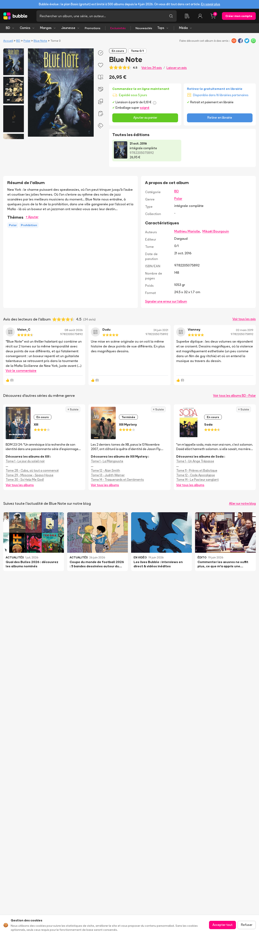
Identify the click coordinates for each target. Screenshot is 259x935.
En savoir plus (210, 4)
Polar (26, 41)
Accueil (8, 41)
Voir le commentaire (21, 370)
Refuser (246, 925)
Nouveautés (144, 28)
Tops (160, 28)
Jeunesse (68, 28)
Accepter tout (222, 925)
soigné (144, 108)
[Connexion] (200, 16)
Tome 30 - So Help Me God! (25, 479)
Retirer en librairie (219, 117)
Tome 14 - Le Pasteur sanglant (197, 479)
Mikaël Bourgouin (215, 231)
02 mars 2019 (244, 330)
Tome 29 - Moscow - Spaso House (29, 475)
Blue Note (40, 41)
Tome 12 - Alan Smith (105, 470)
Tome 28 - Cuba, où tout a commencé (32, 470)
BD (8, 28)
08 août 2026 (74, 330)
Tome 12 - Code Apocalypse (195, 475)
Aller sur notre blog (242, 503)
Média (183, 28)
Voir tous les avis (244, 319)
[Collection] (187, 16)
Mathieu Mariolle (187, 231)
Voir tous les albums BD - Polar (234, 395)
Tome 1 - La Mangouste (107, 461)
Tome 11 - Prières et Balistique (196, 470)
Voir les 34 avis (151, 68)
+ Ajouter (32, 217)
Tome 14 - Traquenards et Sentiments (117, 479)
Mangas (46, 28)
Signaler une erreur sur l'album (166, 301)
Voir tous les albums (20, 485)
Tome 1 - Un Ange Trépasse (195, 461)
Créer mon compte (238, 16)
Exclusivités (118, 28)
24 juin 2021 (160, 330)
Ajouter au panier (145, 117)
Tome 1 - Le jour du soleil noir (25, 461)
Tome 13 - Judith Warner (108, 475)
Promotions (92, 28)
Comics (25, 28)
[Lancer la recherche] (171, 16)
